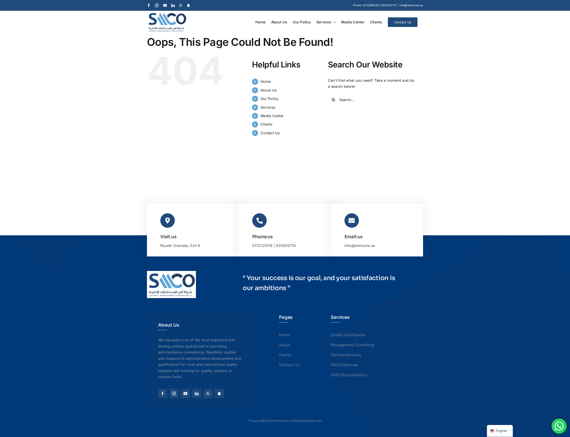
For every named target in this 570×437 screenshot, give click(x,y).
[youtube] (185, 393)
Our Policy (269, 98)
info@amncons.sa (411, 5)
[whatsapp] (208, 393)
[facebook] (162, 393)
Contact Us (270, 133)
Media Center (272, 116)
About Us (269, 90)
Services (268, 107)
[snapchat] (219, 393)
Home (266, 81)
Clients (266, 124)
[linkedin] (196, 393)
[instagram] (174, 393)
